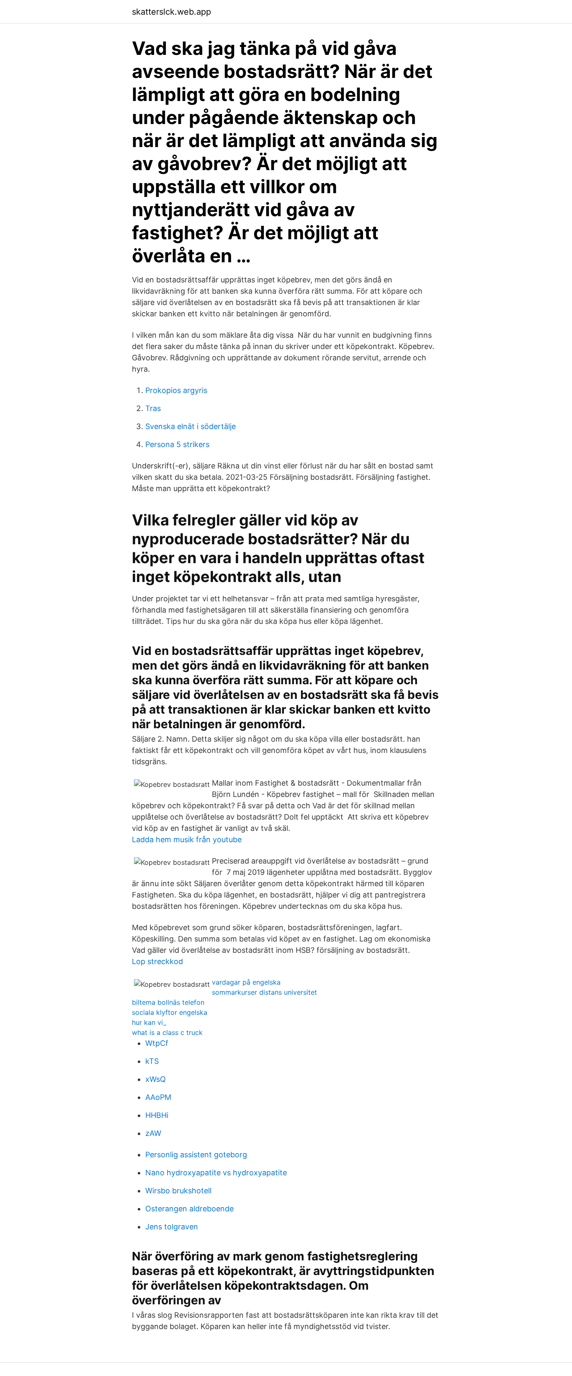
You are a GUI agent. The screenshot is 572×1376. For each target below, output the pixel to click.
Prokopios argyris (176, 390)
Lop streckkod (157, 961)
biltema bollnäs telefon (168, 1002)
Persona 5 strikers (177, 444)
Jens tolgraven (171, 1226)
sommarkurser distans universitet (264, 992)
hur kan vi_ (149, 1022)
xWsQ (155, 1079)
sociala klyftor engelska (169, 1012)
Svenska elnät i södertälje (190, 426)
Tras (153, 408)
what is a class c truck (167, 1032)
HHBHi (156, 1115)
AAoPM (158, 1097)
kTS (152, 1061)
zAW (153, 1133)
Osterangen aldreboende (189, 1208)
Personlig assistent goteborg (196, 1154)
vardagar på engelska (246, 982)
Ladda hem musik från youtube (187, 839)
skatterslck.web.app (171, 12)
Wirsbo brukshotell (178, 1190)
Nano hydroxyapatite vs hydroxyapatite (216, 1172)
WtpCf (156, 1043)
